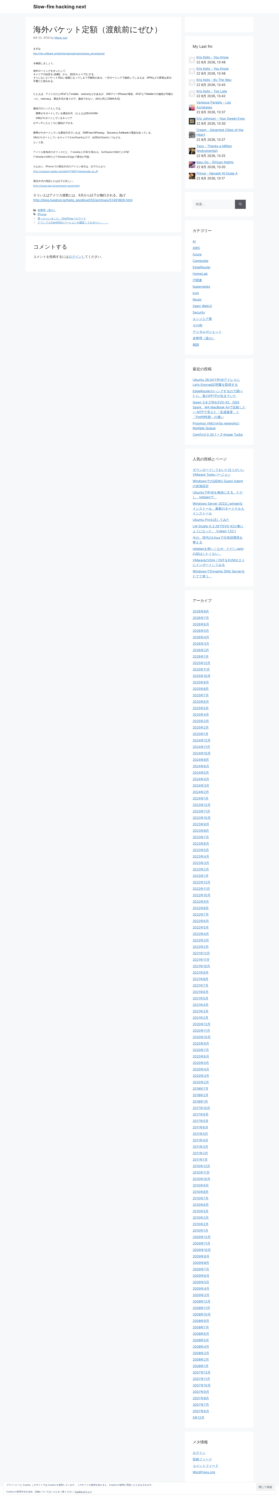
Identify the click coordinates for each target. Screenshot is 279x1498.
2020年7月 (201, 1050)
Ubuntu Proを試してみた (211, 520)
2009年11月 (201, 1243)
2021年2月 (200, 1018)
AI (194, 241)
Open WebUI (202, 306)
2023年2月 (201, 869)
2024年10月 (202, 753)
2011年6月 (200, 1127)
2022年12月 (201, 882)
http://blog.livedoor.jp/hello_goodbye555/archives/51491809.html (82, 200)
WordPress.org (204, 1472)
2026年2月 (201, 650)
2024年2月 (201, 792)
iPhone (42, 214)
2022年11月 (201, 889)
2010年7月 (201, 1198)
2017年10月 (201, 1108)
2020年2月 (201, 1082)
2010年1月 (200, 1230)
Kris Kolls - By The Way (214, 80)
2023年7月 (201, 837)
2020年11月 (201, 1030)
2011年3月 (200, 1147)
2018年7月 (200, 1089)
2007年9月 (201, 1392)
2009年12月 (202, 1237)
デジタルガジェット (207, 332)
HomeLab (200, 274)
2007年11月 (201, 1379)
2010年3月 (201, 1218)
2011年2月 (200, 1153)
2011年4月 (200, 1140)
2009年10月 (202, 1250)
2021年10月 (201, 966)
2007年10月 (202, 1385)
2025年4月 (201, 714)
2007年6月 (201, 1411)
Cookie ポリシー (83, 1491)
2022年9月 (201, 902)
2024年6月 (201, 766)
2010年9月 (201, 1185)
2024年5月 (201, 773)
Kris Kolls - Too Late (211, 91)
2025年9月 (201, 682)
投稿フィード (202, 1459)
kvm (196, 293)
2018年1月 (200, 1101)
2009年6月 (201, 1276)
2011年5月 (200, 1134)
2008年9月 (201, 1321)
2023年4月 (201, 856)
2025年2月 (201, 727)
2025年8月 (201, 689)
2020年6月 (201, 1056)
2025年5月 (201, 708)
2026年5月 (201, 631)
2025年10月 (201, 676)
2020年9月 (201, 1043)
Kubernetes (201, 287)
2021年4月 (201, 1005)
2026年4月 (201, 637)
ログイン (75, 257)
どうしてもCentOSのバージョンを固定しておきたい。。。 (73, 222)
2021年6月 (201, 992)
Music (197, 299)
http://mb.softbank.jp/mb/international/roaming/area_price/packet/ (69, 53)
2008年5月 (201, 1340)
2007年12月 (201, 1372)
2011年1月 (200, 1159)
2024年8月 (201, 760)
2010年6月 (201, 1205)
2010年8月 (201, 1192)
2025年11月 (201, 669)
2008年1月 (201, 1366)
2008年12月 (201, 1301)
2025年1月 (200, 734)
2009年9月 (201, 1256)
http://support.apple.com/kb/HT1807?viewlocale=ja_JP (65, 171)
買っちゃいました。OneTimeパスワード (62, 218)
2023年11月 (201, 811)
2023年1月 (201, 876)
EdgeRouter (201, 267)
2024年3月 (201, 785)
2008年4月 (201, 1347)
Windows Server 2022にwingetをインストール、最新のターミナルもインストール (218, 508)
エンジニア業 (202, 319)
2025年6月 (201, 702)
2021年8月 (200, 979)
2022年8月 (201, 908)
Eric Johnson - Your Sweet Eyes (220, 118)
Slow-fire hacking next (59, 6)
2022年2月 (201, 947)
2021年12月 (201, 953)
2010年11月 (201, 1172)
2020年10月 (202, 1037)
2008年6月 (201, 1334)
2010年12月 (201, 1166)
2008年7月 (201, 1327)
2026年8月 (201, 611)
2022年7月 (201, 914)
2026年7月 (201, 618)
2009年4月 (201, 1288)
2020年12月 (201, 1024)
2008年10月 (202, 1314)
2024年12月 (201, 740)
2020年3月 (201, 1076)
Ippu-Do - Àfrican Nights (215, 162)
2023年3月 (201, 863)
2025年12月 (201, 663)
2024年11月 (201, 747)
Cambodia (200, 261)
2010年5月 (201, 1211)
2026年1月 (201, 656)
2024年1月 (201, 798)
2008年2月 (201, 1359)
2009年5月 (201, 1282)
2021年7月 (200, 985)
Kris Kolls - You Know (212, 57)
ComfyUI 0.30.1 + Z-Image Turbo (218, 434)
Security (199, 312)
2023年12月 (201, 805)
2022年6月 (201, 921)
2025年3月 (201, 721)
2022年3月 (201, 940)
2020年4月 (201, 1069)
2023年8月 (201, 831)
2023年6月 (201, 843)
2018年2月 (200, 1095)
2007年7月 (201, 1405)
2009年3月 (201, 1295)
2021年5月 (200, 998)
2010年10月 (201, 1179)
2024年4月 (201, 779)
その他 (197, 325)
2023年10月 (202, 818)
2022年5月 (201, 927)
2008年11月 (201, 1308)
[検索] (240, 204)
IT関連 (197, 280)
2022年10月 (201, 895)
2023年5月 (201, 850)
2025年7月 (201, 695)
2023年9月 (201, 824)
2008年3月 (201, 1353)
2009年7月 (201, 1269)
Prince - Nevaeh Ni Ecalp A (217, 173)
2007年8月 (201, 1398)
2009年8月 (201, 1263)
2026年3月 (201, 644)
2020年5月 (201, 1063)
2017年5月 (200, 1121)
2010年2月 (201, 1224)
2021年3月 (201, 1011)
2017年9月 (201, 1114)
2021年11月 (201, 960)
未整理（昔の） (47, 210)
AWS (196, 248)
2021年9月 (201, 972)
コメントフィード (205, 1466)
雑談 (196, 345)
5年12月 (198, 1417)
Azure (197, 254)
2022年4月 (201, 934)
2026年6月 (201, 624)
